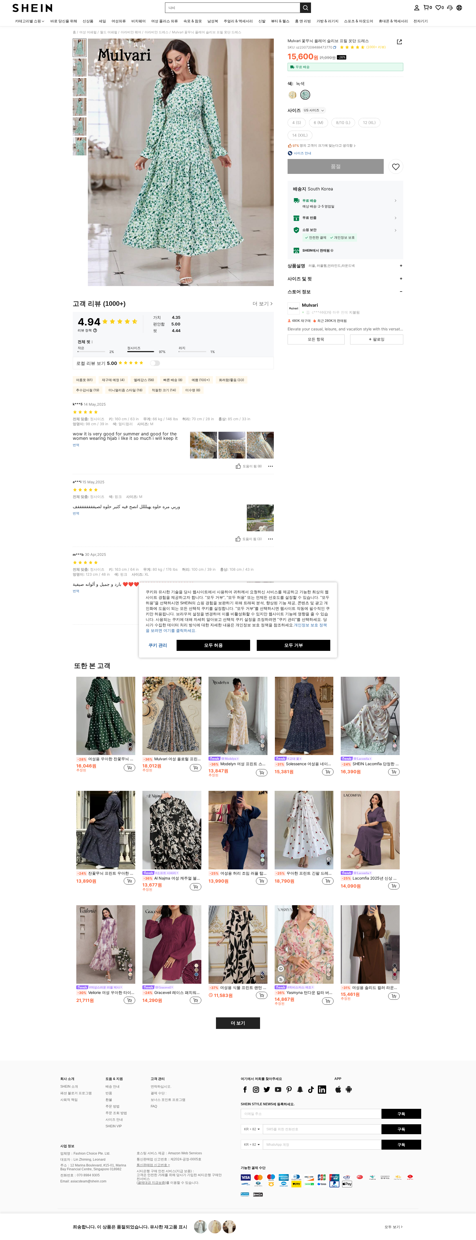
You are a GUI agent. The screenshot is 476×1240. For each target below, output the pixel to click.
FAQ (154, 1106)
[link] (427, 7)
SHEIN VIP (114, 1126)
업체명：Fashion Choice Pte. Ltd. (85, 1153)
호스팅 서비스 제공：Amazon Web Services (169, 1153)
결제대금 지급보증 (151, 1183)
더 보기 (238, 1023)
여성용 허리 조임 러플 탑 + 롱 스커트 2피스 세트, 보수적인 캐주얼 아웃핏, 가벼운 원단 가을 (238, 873)
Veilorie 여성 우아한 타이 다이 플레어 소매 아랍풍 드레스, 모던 (106, 992)
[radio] (293, 95)
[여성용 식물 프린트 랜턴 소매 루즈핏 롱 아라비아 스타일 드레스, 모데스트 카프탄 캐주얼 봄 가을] (238, 944)
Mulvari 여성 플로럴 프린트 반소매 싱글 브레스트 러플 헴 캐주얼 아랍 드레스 (172, 759)
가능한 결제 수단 (253, 1168)
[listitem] (105, 730)
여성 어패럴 (88, 32)
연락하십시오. (161, 1086)
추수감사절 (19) (87, 390)
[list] (285, 1089)
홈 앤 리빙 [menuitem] (303, 21)
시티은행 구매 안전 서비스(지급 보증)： (166, 1171)
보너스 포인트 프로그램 (168, 1100)
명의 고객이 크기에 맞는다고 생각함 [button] (323, 145)
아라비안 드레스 (157, 32)
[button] (450, 7)
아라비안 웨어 (131, 32)
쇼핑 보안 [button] (309, 230)
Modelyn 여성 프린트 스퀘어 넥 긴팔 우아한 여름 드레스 (238, 764)
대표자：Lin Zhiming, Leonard (83, 1159)
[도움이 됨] (238, 466)
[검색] (305, 7)
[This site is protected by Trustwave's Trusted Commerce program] (245, 1194)
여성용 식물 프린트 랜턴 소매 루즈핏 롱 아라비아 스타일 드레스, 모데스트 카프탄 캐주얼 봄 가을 (238, 987)
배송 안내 (113, 1086)
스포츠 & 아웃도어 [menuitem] (358, 21)
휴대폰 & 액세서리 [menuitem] (393, 21)
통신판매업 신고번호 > (153, 1165)
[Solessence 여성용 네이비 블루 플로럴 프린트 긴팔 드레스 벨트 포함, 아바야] (304, 716)
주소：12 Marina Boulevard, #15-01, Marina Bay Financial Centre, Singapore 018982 (93, 1167)
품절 (336, 166)
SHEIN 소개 (69, 1086)
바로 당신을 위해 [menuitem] (63, 21)
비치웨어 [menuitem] (138, 21)
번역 (76, 445)
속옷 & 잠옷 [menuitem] (192, 21)
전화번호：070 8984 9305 (80, 1175)
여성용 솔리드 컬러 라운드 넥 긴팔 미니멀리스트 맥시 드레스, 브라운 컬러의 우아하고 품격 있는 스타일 (371, 987)
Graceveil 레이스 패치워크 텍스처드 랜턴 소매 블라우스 (172, 992)
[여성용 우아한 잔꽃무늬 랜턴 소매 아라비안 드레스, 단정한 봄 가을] (105, 716)
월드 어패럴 (108, 32)
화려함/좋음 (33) (231, 380)
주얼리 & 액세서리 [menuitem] (238, 21)
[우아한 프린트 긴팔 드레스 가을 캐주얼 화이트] (304, 830)
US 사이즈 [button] (311, 110)
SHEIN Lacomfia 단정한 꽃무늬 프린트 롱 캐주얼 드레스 (371, 764)
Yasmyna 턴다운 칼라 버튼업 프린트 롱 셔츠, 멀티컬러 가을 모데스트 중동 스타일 (305, 992)
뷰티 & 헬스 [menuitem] (280, 21)
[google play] (349, 1092)
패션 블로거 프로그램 (76, 1093)
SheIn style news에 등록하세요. (267, 1104)
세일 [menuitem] (102, 21)
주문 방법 (113, 1106)
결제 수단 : (158, 1093)
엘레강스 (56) (144, 380)
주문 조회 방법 (116, 1113)
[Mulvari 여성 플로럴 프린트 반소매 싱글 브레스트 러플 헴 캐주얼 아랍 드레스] (171, 716)
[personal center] (416, 7)
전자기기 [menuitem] (420, 21)
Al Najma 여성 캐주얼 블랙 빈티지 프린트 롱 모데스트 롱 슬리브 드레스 (172, 878)
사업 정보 (67, 1146)
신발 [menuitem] (262, 21)
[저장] (395, 166)
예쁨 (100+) (201, 380)
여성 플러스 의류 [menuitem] (164, 21)
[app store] (338, 1092)
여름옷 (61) (84, 380)
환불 (109, 1100)
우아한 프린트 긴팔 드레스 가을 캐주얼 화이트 (305, 873)
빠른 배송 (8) (172, 380)
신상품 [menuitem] (88, 21)
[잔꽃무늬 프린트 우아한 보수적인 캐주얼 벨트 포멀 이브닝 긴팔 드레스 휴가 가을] (105, 830)
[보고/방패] (270, 466)
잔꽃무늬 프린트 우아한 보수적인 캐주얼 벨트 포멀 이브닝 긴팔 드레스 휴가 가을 (106, 873)
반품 (109, 1093)
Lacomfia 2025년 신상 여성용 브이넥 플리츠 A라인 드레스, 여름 (371, 878)
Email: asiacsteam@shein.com (83, 1181)
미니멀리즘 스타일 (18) (125, 390)
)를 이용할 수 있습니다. (182, 1183)
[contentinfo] (331, 1180)
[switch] (155, 363)
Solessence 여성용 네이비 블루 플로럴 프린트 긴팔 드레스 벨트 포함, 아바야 (305, 764)
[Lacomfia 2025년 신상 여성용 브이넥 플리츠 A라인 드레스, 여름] (370, 830)
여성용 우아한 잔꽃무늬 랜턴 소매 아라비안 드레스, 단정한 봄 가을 (106, 759)
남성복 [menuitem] (212, 21)
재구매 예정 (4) (113, 380)
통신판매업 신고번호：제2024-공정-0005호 (169, 1159)
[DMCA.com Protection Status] (258, 1194)
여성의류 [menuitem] (119, 21)
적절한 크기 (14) (164, 390)
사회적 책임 (69, 1100)
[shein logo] (32, 7)
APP (337, 1079)
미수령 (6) (192, 390)
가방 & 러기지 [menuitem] (328, 21)
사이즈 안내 (114, 1120)
